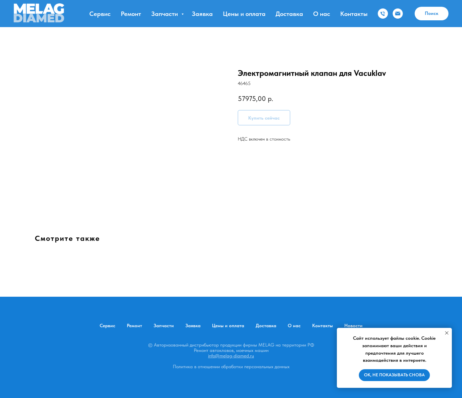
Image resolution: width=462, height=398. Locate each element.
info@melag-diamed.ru (231, 355)
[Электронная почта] (398, 13)
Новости (353, 325)
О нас (321, 14)
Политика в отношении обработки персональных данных (231, 366)
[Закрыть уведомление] (446, 333)
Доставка (289, 14)
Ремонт (131, 14)
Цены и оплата (244, 14)
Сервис (100, 14)
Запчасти (165, 14)
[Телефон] (383, 13)
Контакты (354, 14)
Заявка (202, 14)
